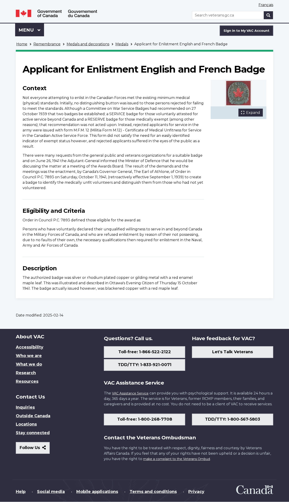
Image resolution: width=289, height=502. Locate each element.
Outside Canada (33, 415)
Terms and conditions (153, 491)
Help (21, 491)
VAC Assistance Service (130, 393)
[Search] (268, 15)
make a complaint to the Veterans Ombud (176, 459)
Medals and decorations (88, 44)
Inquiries (25, 407)
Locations (26, 424)
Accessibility (29, 347)
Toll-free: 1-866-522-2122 (144, 351)
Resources (27, 381)
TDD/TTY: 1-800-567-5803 (232, 419)
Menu (27, 30)
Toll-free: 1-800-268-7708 (144, 419)
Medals (121, 44)
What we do (29, 364)
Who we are (29, 355)
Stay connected (33, 432)
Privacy (196, 491)
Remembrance (47, 44)
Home (21, 44)
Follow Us (35, 449)
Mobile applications (97, 491)
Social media (51, 491)
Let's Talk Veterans (232, 351)
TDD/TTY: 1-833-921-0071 (144, 364)
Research (26, 372)
